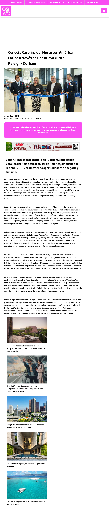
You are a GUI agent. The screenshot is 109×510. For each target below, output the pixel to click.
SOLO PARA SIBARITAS (75, 2)
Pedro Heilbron (10, 207)
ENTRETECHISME (16, 2)
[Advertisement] (54, 33)
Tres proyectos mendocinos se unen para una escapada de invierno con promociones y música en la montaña (26, 348)
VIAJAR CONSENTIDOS (57, 2)
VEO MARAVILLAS (92, 2)
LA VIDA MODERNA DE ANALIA (36, 2)
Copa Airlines (66, 179)
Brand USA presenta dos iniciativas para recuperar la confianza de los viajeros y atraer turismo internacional (25, 388)
